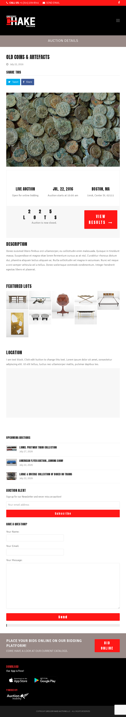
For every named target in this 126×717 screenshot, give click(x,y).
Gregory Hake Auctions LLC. (58, 711)
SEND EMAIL (53, 2)
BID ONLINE (107, 645)
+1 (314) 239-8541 (24, 2)
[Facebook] (119, 2)
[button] (118, 20)
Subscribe (63, 513)
